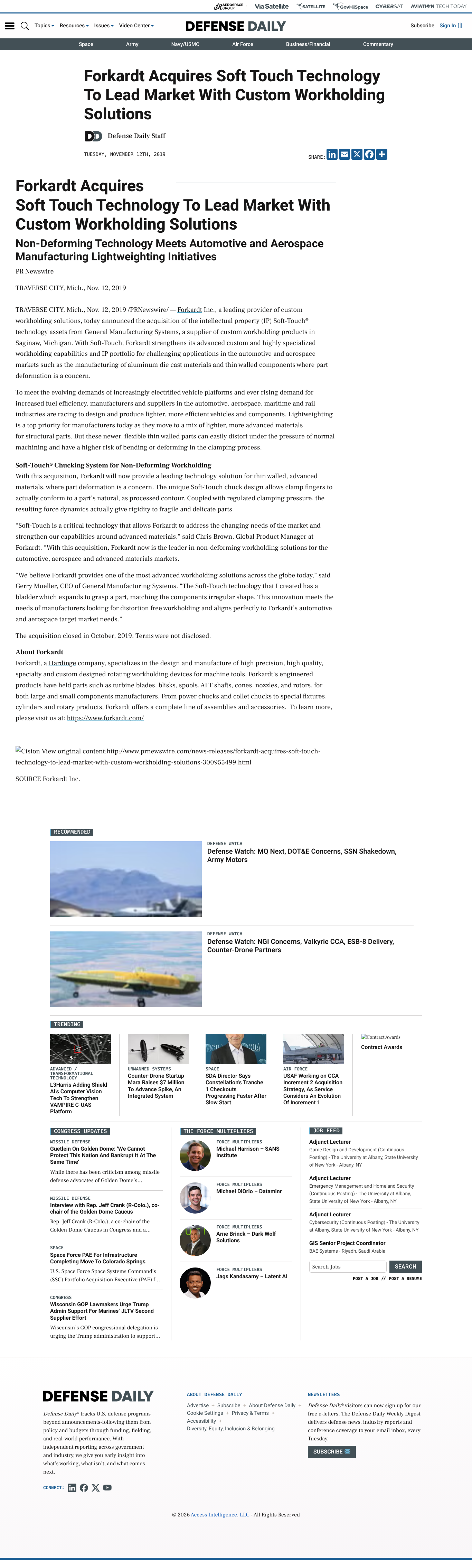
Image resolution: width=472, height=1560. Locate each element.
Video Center (134, 25)
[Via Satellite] (272, 6)
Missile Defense (70, 1142)
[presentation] (195, 1155)
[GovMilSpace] (350, 6)
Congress (61, 1298)
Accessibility (201, 1421)
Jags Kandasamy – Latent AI (251, 1276)
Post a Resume (405, 1278)
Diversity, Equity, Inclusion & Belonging (231, 1429)
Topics (42, 25)
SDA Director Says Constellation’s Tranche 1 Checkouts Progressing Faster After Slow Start (236, 1089)
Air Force (242, 44)
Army (132, 44)
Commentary (378, 44)
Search (405, 1266)
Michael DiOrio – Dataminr (249, 1191)
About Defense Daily (272, 1405)
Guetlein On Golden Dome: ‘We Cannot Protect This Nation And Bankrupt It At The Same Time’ (103, 1155)
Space (86, 44)
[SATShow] (310, 6)
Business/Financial (308, 44)
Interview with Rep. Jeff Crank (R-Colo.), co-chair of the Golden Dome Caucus (105, 1208)
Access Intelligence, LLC (220, 1515)
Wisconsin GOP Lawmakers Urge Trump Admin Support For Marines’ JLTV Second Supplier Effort (102, 1311)
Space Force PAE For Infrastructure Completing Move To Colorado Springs (97, 1258)
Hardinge (62, 663)
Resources (72, 25)
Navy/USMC (185, 44)
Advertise (198, 1405)
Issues (102, 25)
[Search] (25, 25)
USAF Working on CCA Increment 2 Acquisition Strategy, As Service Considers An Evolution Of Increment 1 (312, 1089)
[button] (9, 25)
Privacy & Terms (250, 1413)
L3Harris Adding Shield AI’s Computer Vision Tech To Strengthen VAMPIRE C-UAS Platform (78, 1098)
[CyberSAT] (389, 6)
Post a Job (365, 1278)
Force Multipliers (239, 1142)
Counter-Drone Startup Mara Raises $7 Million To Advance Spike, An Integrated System (156, 1085)
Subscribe (422, 25)
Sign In (448, 25)
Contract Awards (381, 1047)
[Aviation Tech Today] (439, 6)
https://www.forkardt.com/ (105, 718)
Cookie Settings (205, 1413)
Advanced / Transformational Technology (71, 1073)
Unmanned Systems (149, 1069)
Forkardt (189, 309)
